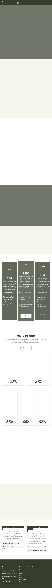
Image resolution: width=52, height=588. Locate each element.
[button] (33, 3)
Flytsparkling (37, 339)
